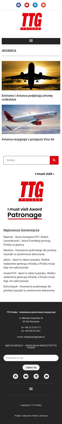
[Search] (54, 160)
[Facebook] (18, 5)
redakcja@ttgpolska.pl (34, 337)
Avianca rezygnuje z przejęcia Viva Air (28, 139)
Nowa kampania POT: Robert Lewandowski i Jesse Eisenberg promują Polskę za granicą (26, 240)
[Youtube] (26, 5)
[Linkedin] (35, 5)
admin (7, 259)
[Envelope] (43, 5)
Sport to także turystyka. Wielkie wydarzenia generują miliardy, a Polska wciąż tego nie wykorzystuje (29, 263)
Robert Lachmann (40, 416)
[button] (31, 40)
